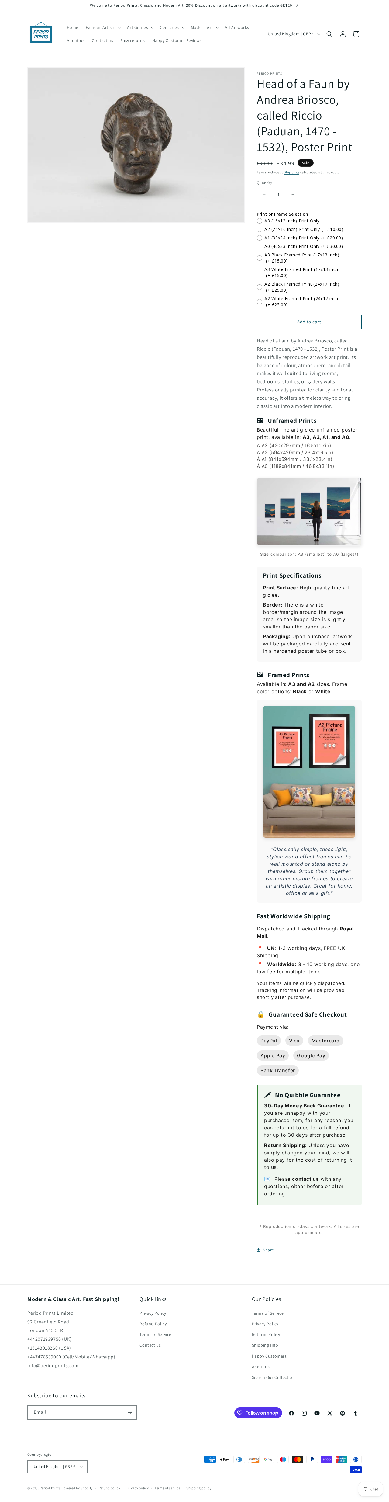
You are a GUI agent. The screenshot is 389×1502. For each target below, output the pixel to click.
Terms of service (167, 1488)
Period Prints (50, 1488)
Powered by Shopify (77, 1488)
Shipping (291, 172)
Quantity (264, 182)
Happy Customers (269, 1356)
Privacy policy (137, 1488)
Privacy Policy (152, 1313)
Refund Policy (153, 1323)
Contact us (150, 1345)
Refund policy (109, 1488)
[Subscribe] (129, 1412)
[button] (102, 27)
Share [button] (268, 1250)
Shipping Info (265, 1345)
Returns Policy (266, 1334)
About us (261, 1366)
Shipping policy (199, 1488)
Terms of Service (155, 1334)
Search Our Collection (273, 1377)
